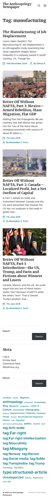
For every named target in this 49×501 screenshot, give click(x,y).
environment (18, 410)
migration (20, 420)
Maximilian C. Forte (18, 142)
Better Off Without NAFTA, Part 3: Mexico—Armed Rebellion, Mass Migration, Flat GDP (23, 108)
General (13, 417)
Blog (5, 405)
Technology (8, 468)
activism (16, 398)
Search (6, 331)
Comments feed (11, 363)
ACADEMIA (7, 398)
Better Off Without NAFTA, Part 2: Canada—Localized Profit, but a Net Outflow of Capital (24, 187)
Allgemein (24, 397)
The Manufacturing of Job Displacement (24, 34)
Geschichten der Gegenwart (30, 417)
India (13, 420)
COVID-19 (34, 406)
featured (6, 413)
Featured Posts (17, 413)
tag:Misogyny (15, 448)
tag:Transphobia (15, 463)
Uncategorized (13, 477)
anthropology (13, 402)
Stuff (43, 424)
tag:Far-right (14, 433)
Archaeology (40, 402)
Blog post (14, 406)
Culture (7, 409)
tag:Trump (37, 463)
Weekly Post (38, 478)
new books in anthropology (13, 424)
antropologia (28, 402)
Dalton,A (41, 63)
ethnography (32, 409)
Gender (6, 417)
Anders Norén (41, 492)
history (6, 420)
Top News (18, 467)
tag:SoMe (37, 459)
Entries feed (9, 360)
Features (30, 413)
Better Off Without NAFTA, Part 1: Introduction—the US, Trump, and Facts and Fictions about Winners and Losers (22, 269)
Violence (28, 478)
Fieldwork (41, 413)
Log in (6, 356)
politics (28, 423)
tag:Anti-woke (14, 428)
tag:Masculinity (15, 443)
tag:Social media (16, 459)
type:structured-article (25, 472)
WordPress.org (11, 367)
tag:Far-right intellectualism (24, 438)
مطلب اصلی (7, 481)
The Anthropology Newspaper (17, 5)
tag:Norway (12, 454)
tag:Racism (30, 454)
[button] (39, 5)
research (36, 424)
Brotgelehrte (24, 406)
